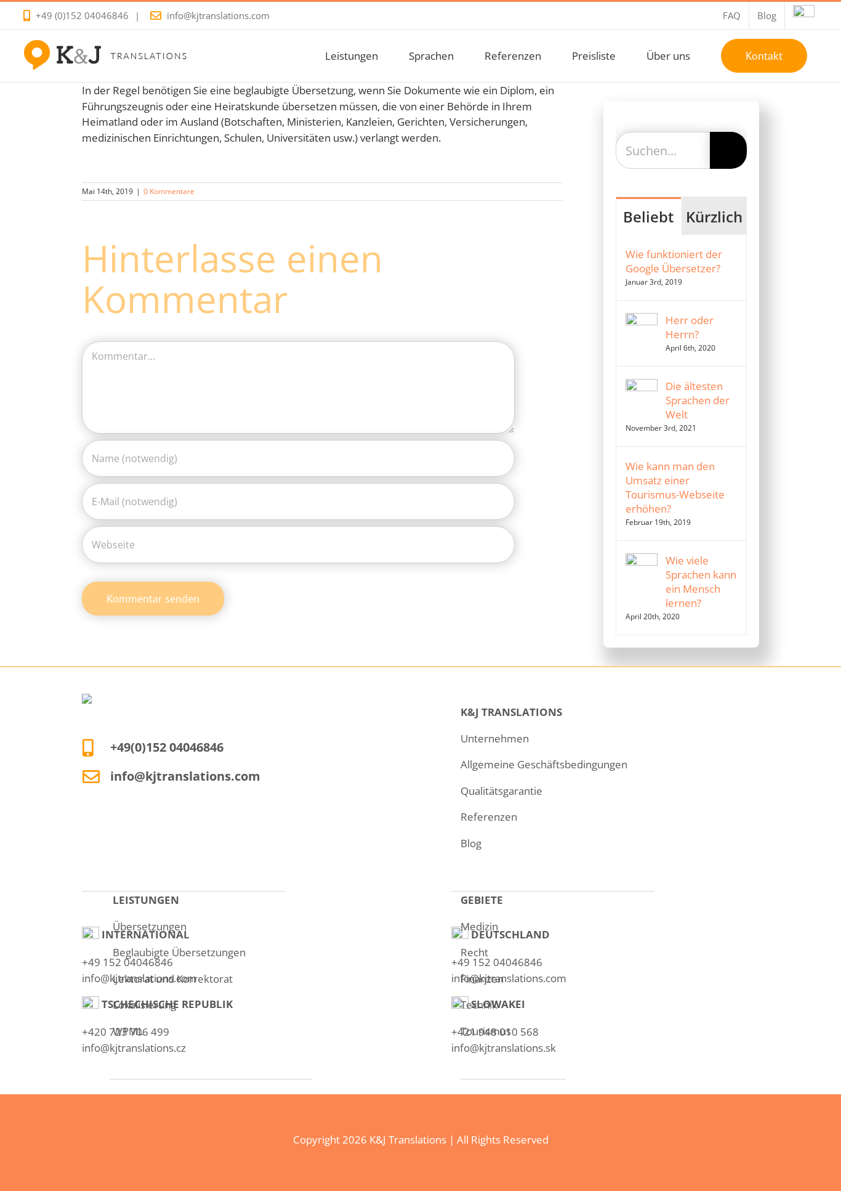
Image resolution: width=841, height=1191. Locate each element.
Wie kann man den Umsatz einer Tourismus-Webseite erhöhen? (675, 487)
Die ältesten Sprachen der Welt (698, 400)
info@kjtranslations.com (218, 15)
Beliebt (648, 216)
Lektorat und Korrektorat (173, 979)
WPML (128, 1031)
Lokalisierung (144, 1005)
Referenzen (489, 817)
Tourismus (486, 1031)
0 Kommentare (169, 191)
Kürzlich (714, 216)
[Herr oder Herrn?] (642, 321)
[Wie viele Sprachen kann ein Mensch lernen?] (642, 561)
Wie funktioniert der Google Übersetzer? (674, 261)
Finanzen (482, 979)
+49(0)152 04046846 (166, 747)
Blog (471, 843)
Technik (479, 1005)
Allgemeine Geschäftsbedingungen (544, 764)
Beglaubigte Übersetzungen (179, 952)
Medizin (479, 926)
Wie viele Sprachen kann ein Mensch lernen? (701, 581)
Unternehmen (495, 738)
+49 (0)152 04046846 (82, 15)
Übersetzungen (150, 926)
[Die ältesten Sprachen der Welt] (642, 387)
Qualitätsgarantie (501, 791)
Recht (474, 952)
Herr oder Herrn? (690, 327)
